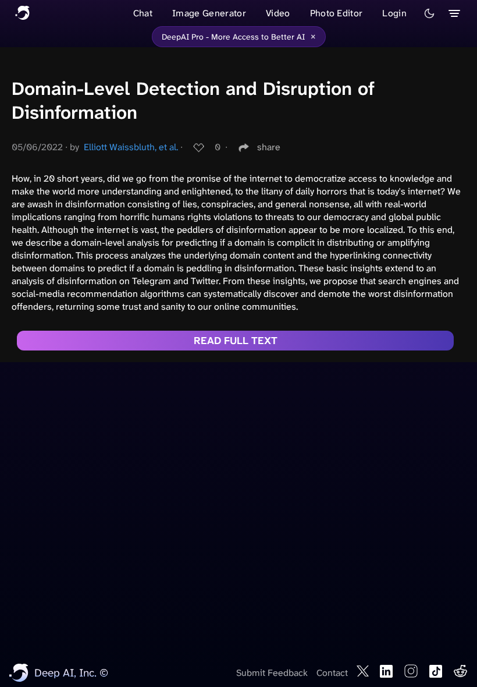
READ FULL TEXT (235, 341)
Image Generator (209, 13)
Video (278, 13)
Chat (142, 13)
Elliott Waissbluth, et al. (131, 147)
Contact (332, 673)
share (268, 147)
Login (394, 13)
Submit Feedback (272, 673)
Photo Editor (336, 13)
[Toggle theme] (429, 13)
